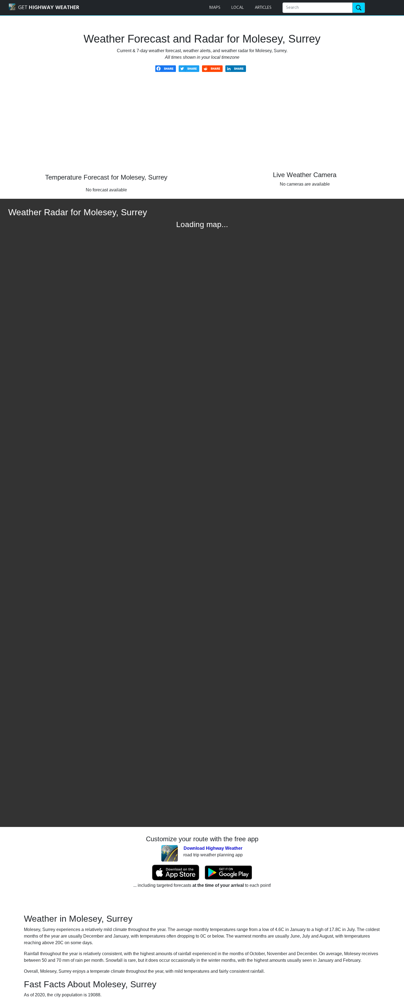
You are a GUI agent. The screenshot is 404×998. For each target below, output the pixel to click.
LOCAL (237, 7)
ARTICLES (263, 7)
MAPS (214, 7)
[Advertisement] (202, 126)
